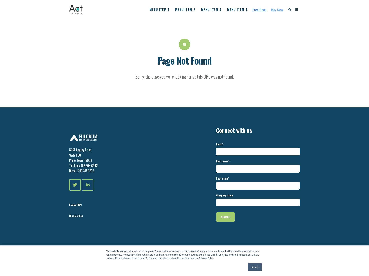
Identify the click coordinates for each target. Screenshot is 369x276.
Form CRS (75, 205)
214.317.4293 (85, 171)
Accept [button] (254, 267)
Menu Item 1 (160, 9)
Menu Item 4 (237, 9)
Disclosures (76, 216)
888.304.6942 (89, 165)
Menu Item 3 (211, 9)
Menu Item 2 (185, 9)
